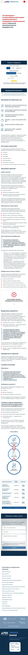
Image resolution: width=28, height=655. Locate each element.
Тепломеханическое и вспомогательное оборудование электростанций (6, 497)
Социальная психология (7, 584)
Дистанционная (11, 73)
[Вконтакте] (10, 635)
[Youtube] (14, 635)
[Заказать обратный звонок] (24, 2)
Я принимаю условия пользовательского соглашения (15, 82)
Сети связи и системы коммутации (10, 610)
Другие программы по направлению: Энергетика (14, 507)
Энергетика (4, 603)
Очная (19, 73)
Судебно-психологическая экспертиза (10, 588)
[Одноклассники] (12, 635)
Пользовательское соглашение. (14, 639)
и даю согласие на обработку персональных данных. (14, 83)
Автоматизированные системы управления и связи (13, 608)
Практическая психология (8, 582)
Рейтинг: (12, 649)
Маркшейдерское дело (7, 599)
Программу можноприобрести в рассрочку (14, 300)
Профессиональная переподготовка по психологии (13, 586)
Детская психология (6, 578)
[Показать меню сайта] (2, 2)
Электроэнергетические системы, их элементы (7, 493)
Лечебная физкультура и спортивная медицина (13, 593)
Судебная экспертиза (7, 597)
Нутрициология (5, 573)
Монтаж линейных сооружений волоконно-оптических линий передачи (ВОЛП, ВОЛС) (7, 502)
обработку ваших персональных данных (17, 638)
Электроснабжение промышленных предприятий (6, 489)
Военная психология (6, 576)
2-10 (13, 68)
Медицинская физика (7, 595)
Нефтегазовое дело (6, 571)
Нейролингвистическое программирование (12, 580)
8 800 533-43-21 (14, 1)
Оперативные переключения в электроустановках (6, 485)
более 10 (18, 68)
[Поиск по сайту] (26, 2)
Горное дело (4, 601)
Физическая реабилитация (8, 591)
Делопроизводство (6, 606)
